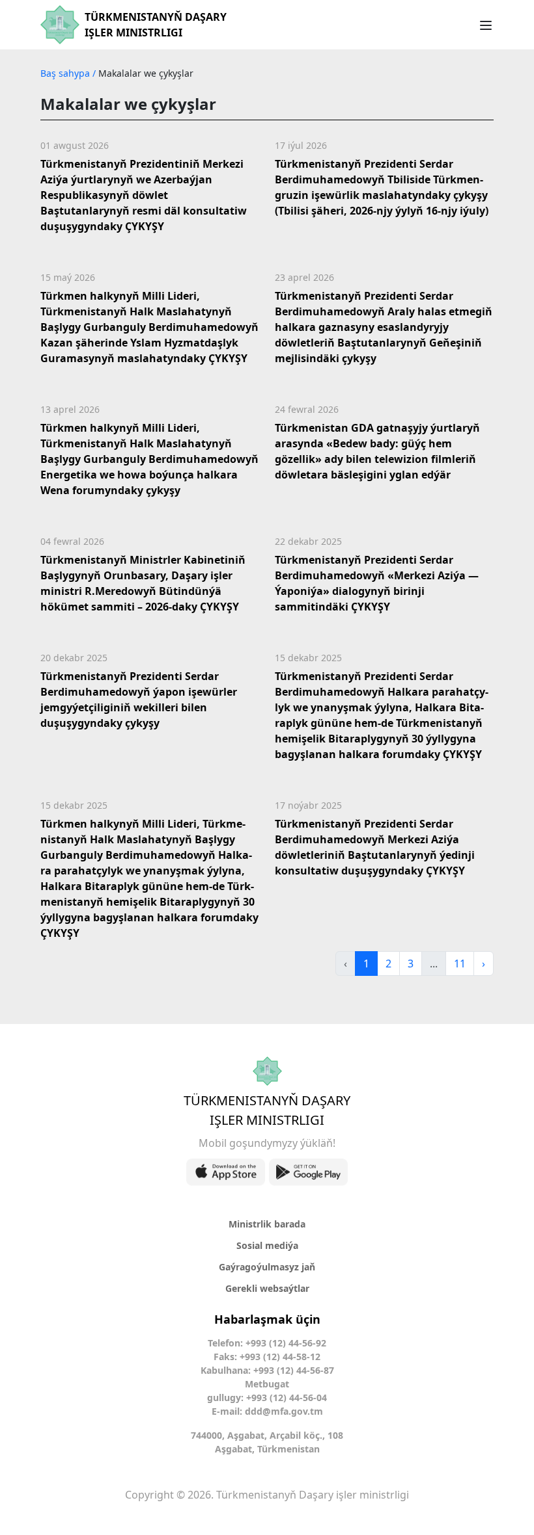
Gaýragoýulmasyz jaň (267, 1267)
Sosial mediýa (267, 1245)
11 (460, 963)
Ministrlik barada (267, 1224)
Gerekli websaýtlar (267, 1288)
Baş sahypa (66, 73)
